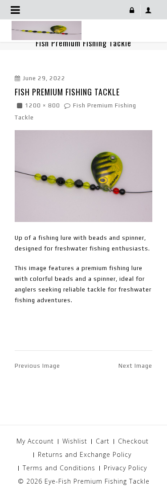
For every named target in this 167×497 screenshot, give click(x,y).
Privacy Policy (125, 468)
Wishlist (74, 441)
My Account (35, 441)
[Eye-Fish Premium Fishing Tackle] (46, 30)
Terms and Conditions (59, 468)
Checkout (133, 441)
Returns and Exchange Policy (84, 454)
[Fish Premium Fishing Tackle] (83, 175)
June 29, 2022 (44, 78)
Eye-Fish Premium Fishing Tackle (97, 481)
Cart (103, 441)
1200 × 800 (42, 105)
